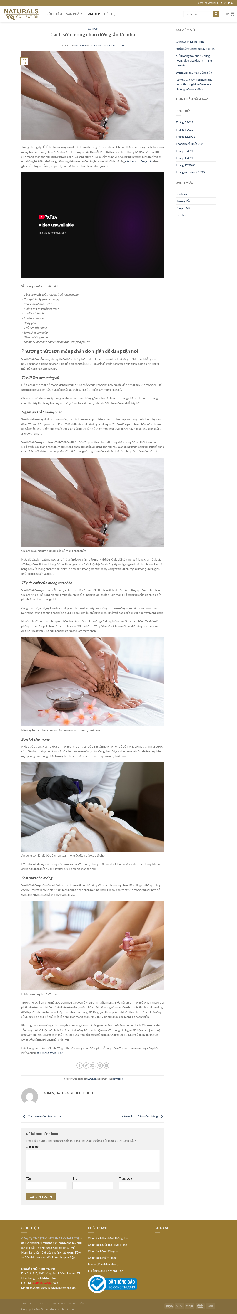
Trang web (125, 1178)
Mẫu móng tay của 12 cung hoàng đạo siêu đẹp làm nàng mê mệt (194, 60)
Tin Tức (72, 1303)
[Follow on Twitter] (229, 3)
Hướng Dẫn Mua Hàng (103, 1264)
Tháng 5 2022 (184, 122)
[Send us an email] (232, 3)
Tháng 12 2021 (185, 136)
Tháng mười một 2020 (190, 172)
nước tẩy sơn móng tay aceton (195, 48)
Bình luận (32, 1146)
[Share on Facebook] (79, 1065)
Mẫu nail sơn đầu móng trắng (139, 1116)
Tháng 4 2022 (184, 129)
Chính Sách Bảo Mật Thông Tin (108, 1238)
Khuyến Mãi (183, 208)
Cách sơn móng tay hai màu (44, 1116)
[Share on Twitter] (86, 1065)
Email (76, 1178)
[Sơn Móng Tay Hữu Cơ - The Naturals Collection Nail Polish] (21, 14)
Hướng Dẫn (183, 201)
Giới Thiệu (53, 14)
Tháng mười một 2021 (190, 143)
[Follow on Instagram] (225, 3)
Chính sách (182, 194)
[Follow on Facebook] (222, 3)
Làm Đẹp (93, 14)
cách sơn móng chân (139, 161)
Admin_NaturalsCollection (107, 45)
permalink (117, 1078)
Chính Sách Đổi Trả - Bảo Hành (107, 1244)
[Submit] (216, 14)
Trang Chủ (28, 1303)
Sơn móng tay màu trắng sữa (194, 72)
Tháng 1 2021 (184, 158)
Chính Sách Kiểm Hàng (190, 41)
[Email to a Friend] (93, 1065)
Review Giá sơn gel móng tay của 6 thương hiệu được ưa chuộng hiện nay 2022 (194, 84)
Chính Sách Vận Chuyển (103, 1251)
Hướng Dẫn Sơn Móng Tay (105, 1270)
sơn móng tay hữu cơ (50, 1052)
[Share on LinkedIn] (106, 1065)
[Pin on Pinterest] (100, 1065)
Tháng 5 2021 (184, 151)
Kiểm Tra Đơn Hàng (208, 2)
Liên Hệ (110, 14)
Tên (29, 1178)
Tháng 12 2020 (185, 165)
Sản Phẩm (74, 14)
